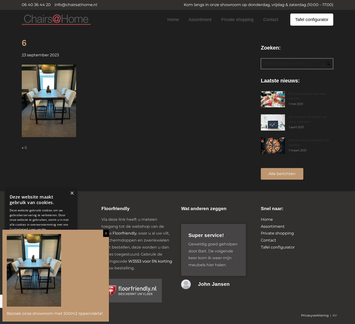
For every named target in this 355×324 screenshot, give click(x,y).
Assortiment (200, 19)
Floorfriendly (124, 233)
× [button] (72, 193)
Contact (270, 19)
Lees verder (37, 229)
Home (173, 19)
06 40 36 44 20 (36, 4)
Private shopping (237, 19)
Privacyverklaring (315, 315)
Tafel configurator (311, 19)
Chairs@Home (48, 19)
